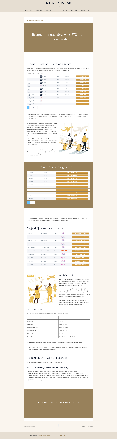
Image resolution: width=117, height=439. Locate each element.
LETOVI (31, 10)
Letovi (42, 20)
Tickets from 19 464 (71, 175)
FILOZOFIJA (64, 10)
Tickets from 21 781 (71, 178)
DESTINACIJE (39, 10)
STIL (89, 10)
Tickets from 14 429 (79, 261)
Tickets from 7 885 (79, 243)
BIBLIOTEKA (49, 10)
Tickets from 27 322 (71, 187)
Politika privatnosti (47, 435)
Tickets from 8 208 (79, 236)
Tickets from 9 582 (79, 254)
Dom (26, 10)
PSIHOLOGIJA (82, 10)
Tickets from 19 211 (71, 172)
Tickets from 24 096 (71, 192)
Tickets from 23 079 (71, 181)
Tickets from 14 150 (79, 250)
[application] (43, 10)
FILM (57, 10)
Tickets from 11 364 (79, 247)
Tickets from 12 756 (79, 233)
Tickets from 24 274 (71, 184)
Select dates (83, 76)
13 (44, 107)
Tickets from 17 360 (79, 257)
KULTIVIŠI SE (58, 3)
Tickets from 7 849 (79, 240)
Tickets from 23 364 (71, 195)
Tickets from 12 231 (79, 264)
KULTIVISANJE (73, 10)
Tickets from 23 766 (71, 198)
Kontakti (40, 435)
